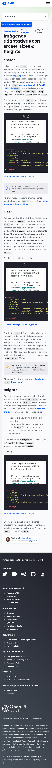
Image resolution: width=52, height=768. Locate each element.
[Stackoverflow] (42, 574)
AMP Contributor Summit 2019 (18, 680)
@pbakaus (27, 538)
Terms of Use (7, 719)
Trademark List (13, 666)
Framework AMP (13, 593)
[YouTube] (14, 574)
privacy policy (40, 759)
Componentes (12, 619)
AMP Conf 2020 (12, 677)
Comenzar (11, 613)
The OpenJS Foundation (16, 656)
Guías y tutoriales (24, 31)
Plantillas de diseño (14, 626)
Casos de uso (11, 596)
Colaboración (12, 643)
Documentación (11, 31)
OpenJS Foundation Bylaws (17, 660)
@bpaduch (33, 541)
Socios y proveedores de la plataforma (21, 639)
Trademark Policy (13, 663)
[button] (48, 3)
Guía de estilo (12, 690)
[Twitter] (4, 574)
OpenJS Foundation (12, 725)
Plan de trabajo (13, 646)
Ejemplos (10, 623)
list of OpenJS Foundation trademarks (32, 741)
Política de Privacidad (22, 719)
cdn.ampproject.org (31, 756)
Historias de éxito (13, 599)
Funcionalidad (12, 603)
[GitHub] (33, 574)
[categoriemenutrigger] (16, 24)
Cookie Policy (36, 719)
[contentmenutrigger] (25, 16)
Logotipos (10, 693)
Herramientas (12, 629)
